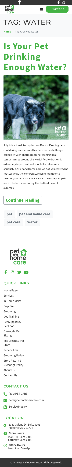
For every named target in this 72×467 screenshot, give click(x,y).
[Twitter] (19, 272)
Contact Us (10, 375)
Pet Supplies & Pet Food (12, 324)
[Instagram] (63, 2)
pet (9, 213)
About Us (9, 370)
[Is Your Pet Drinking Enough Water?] (36, 107)
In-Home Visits (12, 301)
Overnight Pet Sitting (11, 333)
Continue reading (22, 200)
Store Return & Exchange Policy (13, 363)
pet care (13, 222)
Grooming (9, 311)
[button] (41, 9)
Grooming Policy (13, 355)
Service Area (11, 350)
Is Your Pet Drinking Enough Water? (35, 57)
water (32, 222)
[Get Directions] (21, 2)
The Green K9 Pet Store (13, 343)
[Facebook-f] (58, 2)
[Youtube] (26, 272)
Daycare (8, 306)
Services (8, 296)
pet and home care (34, 213)
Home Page (10, 290)
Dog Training (11, 317)
